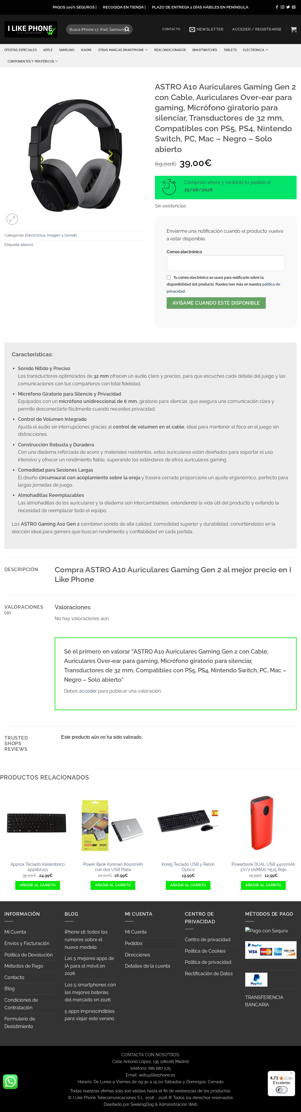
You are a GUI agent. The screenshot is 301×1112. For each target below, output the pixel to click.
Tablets (230, 50)
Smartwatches (204, 50)
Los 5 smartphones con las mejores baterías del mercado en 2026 (90, 992)
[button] (206, 29)
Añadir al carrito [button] (38, 885)
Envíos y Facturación (26, 943)
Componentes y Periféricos (31, 61)
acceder (88, 691)
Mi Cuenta (15, 932)
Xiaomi (86, 50)
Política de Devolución (28, 955)
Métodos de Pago (23, 966)
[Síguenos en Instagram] (282, 7)
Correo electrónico (184, 251)
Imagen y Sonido (62, 235)
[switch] (281, 1089)
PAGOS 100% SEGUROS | (74, 7)
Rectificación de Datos (209, 973)
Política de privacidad (208, 962)
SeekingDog (142, 1104)
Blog (9, 988)
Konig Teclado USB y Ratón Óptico (188, 867)
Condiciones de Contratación (21, 1003)
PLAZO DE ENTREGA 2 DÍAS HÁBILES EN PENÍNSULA (200, 7)
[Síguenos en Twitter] (288, 7)
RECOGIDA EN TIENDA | (124, 7)
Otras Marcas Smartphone (121, 50)
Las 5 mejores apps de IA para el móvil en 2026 (89, 966)
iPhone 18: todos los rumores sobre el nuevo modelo (86, 939)
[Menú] (291, 1074)
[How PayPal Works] (271, 949)
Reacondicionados (170, 50)
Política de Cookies (205, 951)
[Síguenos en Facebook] (277, 7)
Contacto (171, 29)
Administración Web (178, 1104)
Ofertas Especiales (20, 50)
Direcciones (137, 955)
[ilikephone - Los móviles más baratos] (30, 29)
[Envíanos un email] (293, 7)
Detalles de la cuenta (147, 966)
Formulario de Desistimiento (19, 1022)
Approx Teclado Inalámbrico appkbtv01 (38, 867)
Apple (48, 50)
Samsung (66, 50)
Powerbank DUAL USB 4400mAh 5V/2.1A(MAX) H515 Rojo (263, 867)
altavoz (27, 244)
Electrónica (253, 50)
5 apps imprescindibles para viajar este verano (90, 1015)
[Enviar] (127, 29)
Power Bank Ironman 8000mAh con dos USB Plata (113, 867)
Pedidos (134, 943)
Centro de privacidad (207, 939)
